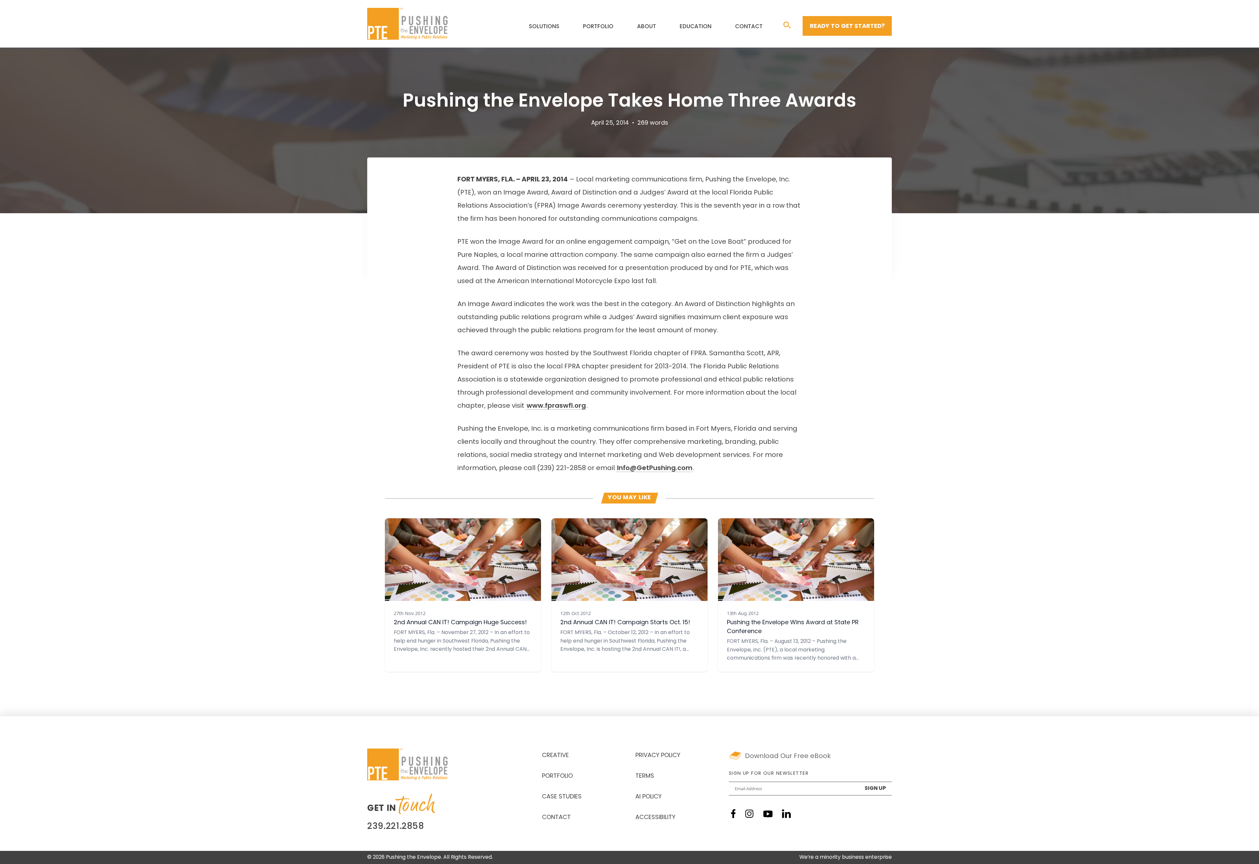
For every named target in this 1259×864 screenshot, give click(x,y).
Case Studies (562, 797)
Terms (644, 776)
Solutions (544, 27)
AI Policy (648, 797)
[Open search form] (787, 25)
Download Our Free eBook (788, 756)
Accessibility (655, 818)
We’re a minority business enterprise (845, 857)
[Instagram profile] (749, 813)
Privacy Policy (657, 756)
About (646, 27)
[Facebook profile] (733, 813)
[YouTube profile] (768, 814)
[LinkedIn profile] (786, 813)
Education (695, 27)
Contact (749, 27)
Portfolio (598, 27)
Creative (555, 756)
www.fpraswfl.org (556, 406)
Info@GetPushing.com (654, 468)
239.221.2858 (395, 826)
